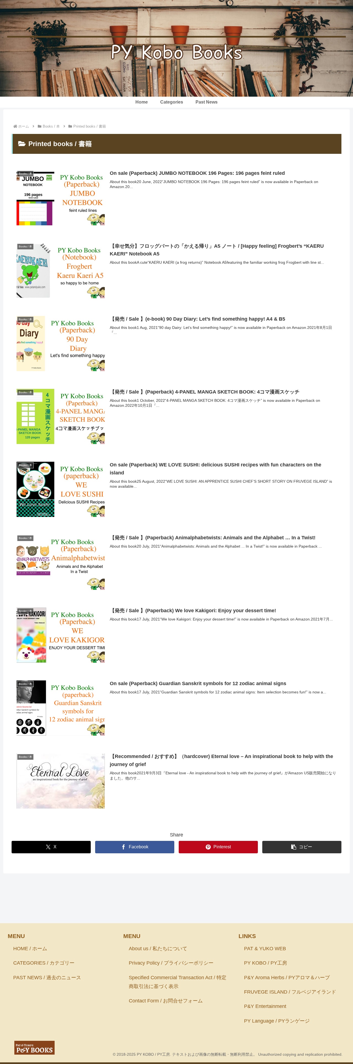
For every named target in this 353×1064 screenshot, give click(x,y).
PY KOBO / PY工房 (265, 963)
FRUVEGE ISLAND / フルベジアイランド (290, 992)
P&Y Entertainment (265, 1006)
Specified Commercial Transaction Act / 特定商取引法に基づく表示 (177, 982)
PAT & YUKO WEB (265, 948)
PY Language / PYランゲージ (277, 1021)
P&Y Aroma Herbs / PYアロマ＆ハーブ (287, 977)
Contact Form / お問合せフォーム (166, 1001)
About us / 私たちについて (158, 948)
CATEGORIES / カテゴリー (43, 963)
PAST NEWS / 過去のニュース (47, 977)
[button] (301, 847)
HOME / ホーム (30, 948)
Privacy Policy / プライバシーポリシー (171, 963)
